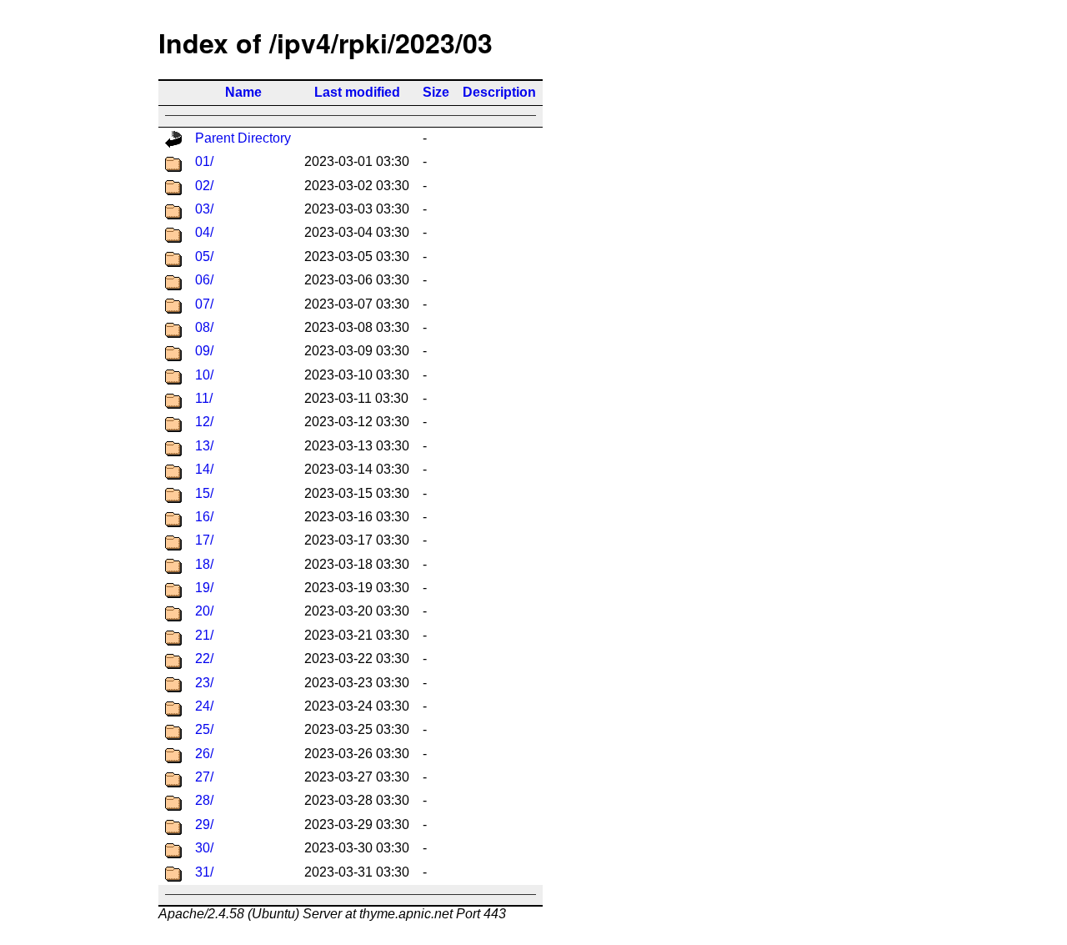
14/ (204, 469)
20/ (204, 611)
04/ (204, 232)
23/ (204, 683)
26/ (204, 753)
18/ (204, 564)
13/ (204, 446)
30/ (204, 848)
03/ (204, 209)
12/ (204, 422)
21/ (204, 635)
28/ (204, 800)
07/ (204, 304)
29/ (204, 824)
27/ (204, 777)
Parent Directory (243, 138)
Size (436, 92)
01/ (204, 161)
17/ (204, 540)
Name (243, 92)
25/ (204, 729)
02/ (204, 185)
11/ (204, 398)
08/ (204, 327)
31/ (204, 872)
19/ (204, 588)
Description (499, 92)
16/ (204, 517)
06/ (204, 280)
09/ (204, 351)
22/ (204, 658)
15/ (204, 493)
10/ (204, 375)
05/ (204, 256)
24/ (204, 706)
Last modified (357, 92)
